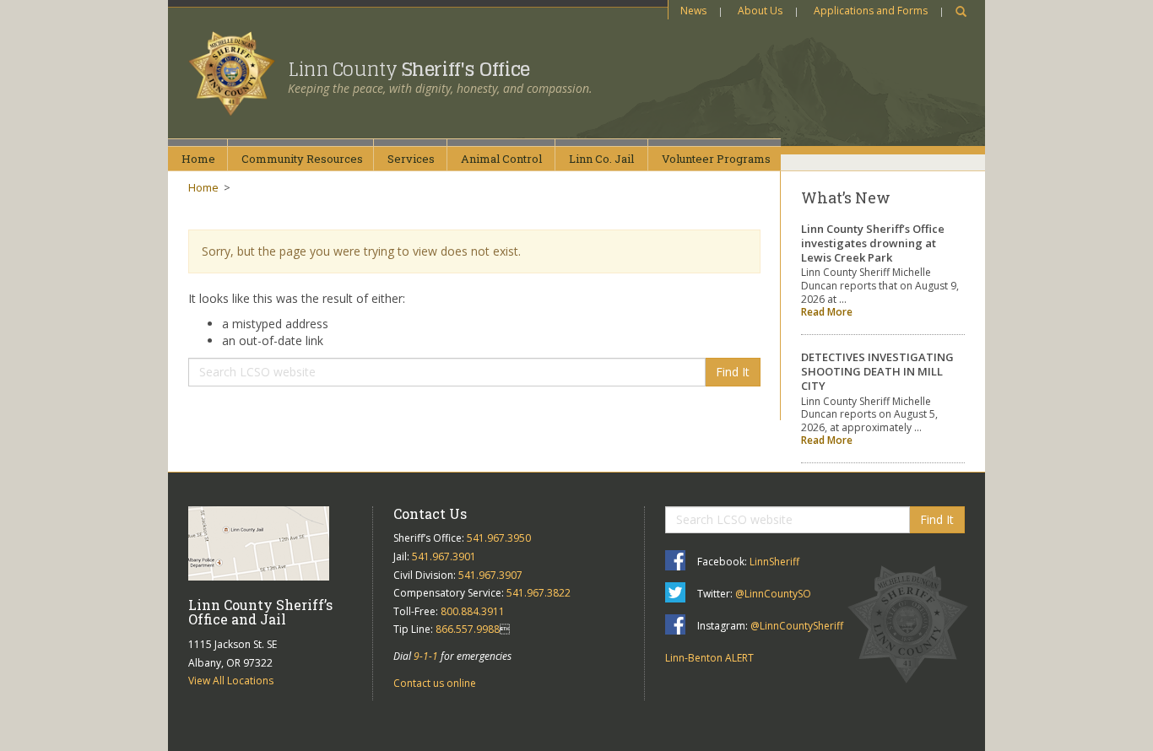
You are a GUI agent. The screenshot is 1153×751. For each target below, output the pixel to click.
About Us (760, 10)
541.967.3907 (490, 575)
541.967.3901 (444, 556)
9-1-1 (426, 656)
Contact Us (430, 513)
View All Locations (230, 680)
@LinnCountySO (773, 593)
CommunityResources (302, 158)
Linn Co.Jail (601, 158)
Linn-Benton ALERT (709, 658)
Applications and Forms (871, 10)
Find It (733, 372)
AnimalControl (501, 158)
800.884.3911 (473, 611)
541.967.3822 (538, 593)
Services (411, 158)
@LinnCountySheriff (796, 626)
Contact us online (434, 683)
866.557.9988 (468, 629)
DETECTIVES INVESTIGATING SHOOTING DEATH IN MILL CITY (877, 371)
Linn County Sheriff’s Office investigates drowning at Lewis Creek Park (873, 243)
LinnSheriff (774, 561)
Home (198, 158)
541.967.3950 (499, 538)
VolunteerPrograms (716, 158)
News (693, 10)
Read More (827, 312)
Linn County (409, 69)
